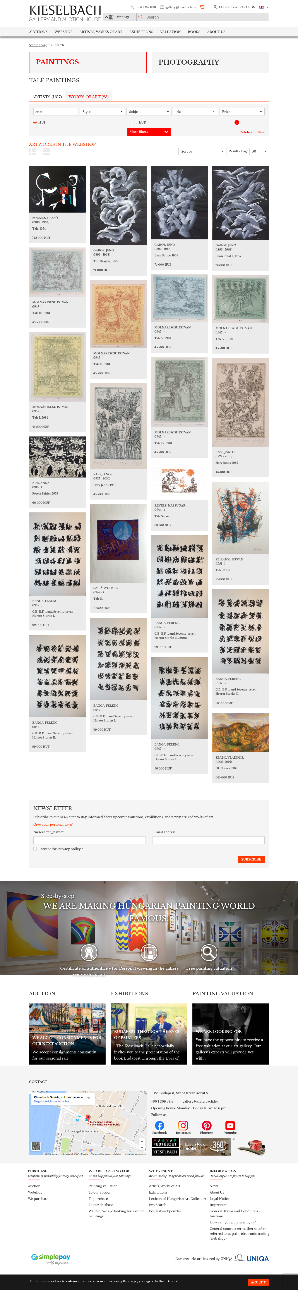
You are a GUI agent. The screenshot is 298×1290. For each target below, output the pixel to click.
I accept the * (60, 849)
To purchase (98, 1199)
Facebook (159, 1133)
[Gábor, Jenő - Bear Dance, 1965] (179, 202)
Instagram (183, 1133)
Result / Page (238, 151)
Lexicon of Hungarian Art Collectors (177, 1199)
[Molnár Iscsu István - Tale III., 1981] (57, 272)
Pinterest (206, 1133)
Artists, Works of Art (100, 32)
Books (194, 32)
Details (171, 1281)
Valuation (170, 32)
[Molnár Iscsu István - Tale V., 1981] (179, 298)
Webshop (63, 32)
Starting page (38, 45)
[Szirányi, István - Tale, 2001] (240, 518)
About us (216, 32)
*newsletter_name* (48, 832)
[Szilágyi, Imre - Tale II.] (118, 543)
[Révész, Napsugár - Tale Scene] (179, 481)
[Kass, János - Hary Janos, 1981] (240, 402)
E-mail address (163, 832)
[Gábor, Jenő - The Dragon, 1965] (118, 205)
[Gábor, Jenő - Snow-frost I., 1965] (240, 203)
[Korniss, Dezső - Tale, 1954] (57, 189)
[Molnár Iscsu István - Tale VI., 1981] (240, 299)
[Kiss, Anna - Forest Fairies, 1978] (57, 457)
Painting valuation (103, 1186)
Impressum (219, 1205)
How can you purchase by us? (233, 1222)
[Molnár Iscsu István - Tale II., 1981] (118, 314)
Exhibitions (141, 32)
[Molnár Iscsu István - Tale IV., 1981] (179, 392)
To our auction (100, 1192)
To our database (101, 1205)
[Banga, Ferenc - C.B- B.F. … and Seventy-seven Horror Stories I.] (57, 554)
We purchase (38, 1199)
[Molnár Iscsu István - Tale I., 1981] (57, 367)
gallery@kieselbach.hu (181, 7)
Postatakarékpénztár (165, 1211)
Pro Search (157, 1205)
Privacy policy (69, 849)
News (214, 1186)
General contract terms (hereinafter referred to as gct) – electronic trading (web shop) (239, 1233)
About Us (217, 1192)
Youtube (230, 1133)
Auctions (38, 32)
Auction (34, 1186)
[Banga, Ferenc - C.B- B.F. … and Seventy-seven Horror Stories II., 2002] (179, 576)
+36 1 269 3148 (146, 7)
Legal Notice (219, 1199)
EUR (142, 122)
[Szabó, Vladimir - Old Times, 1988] (240, 732)
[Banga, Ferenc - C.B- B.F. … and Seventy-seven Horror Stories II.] (240, 631)
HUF (42, 122)
